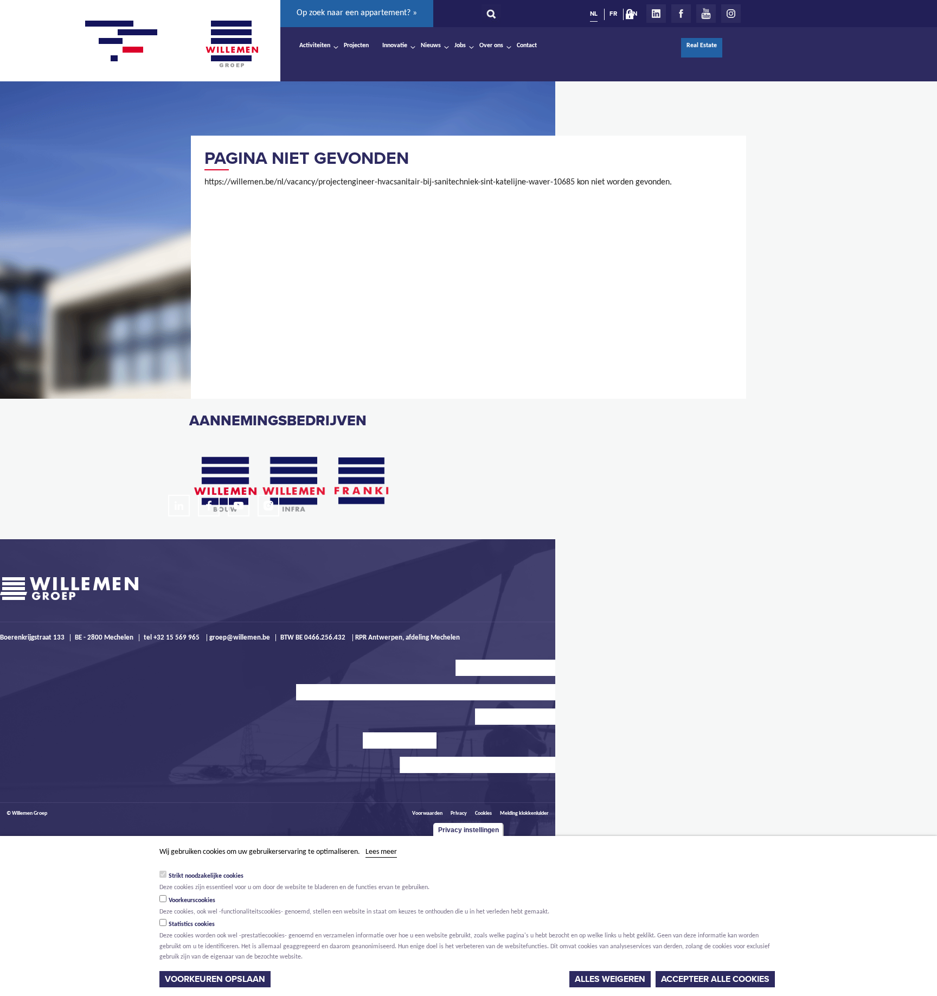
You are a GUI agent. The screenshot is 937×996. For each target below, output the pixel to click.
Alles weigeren (610, 979)
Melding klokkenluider (524, 813)
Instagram (731, 13)
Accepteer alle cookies (715, 979)
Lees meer (381, 852)
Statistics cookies (192, 924)
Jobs (460, 45)
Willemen (231, 43)
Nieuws (431, 45)
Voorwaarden (427, 813)
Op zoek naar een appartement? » (357, 13)
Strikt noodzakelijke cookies (206, 875)
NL (594, 13)
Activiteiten (314, 45)
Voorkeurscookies (192, 900)
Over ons (491, 45)
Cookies (483, 813)
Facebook (681, 13)
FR (613, 13)
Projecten (356, 45)
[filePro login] (632, 16)
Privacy (459, 813)
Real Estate (701, 45)
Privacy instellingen (468, 830)
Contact (527, 45)
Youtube (706, 13)
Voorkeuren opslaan (215, 979)
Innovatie (394, 45)
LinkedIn (656, 13)
